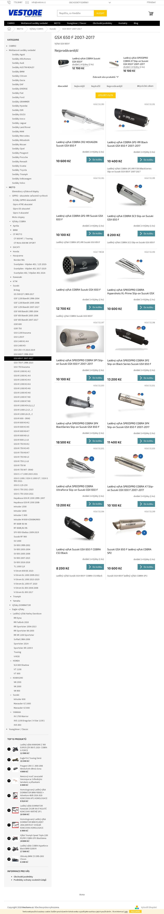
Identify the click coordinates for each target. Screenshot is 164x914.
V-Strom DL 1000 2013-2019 (26, 579)
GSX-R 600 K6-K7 (21, 431)
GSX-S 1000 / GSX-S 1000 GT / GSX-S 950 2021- (31, 480)
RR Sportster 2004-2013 (25, 626)
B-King (17, 290)
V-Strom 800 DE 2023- (24, 570)
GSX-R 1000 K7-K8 (22, 397)
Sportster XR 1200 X (23, 648)
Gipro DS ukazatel (21, 208)
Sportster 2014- (21, 643)
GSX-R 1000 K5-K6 (22, 388)
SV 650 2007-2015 (22, 558)
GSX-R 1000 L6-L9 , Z (23, 414)
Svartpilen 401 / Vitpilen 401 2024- (30, 273)
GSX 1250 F (19, 337)
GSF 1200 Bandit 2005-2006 (26, 302)
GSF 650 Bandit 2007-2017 (26, 320)
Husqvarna (18, 255)
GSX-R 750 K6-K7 (21, 452)
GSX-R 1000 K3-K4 (22, 379)
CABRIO (12, 46)
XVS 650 (17, 725)
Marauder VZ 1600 (22, 703)
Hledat (100, 13)
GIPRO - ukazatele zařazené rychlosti (30, 195)
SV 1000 (17, 541)
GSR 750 (18, 328)
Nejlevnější (79, 86)
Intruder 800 (19, 699)
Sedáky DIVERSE (20, 88)
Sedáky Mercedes (21, 136)
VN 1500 (17, 682)
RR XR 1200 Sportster (24, 635)
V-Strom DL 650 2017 (23, 592)
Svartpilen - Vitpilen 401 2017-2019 (30, 268)
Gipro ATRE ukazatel (22, 204)
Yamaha (16, 601)
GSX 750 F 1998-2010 (23, 362)
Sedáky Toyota (19, 170)
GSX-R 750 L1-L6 (21, 461)
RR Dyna (17, 618)
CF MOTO (17, 234)
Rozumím (135, 911)
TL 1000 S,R (19, 566)
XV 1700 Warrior (21, 716)
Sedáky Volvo (18, 183)
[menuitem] (11, 23)
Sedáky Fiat (17, 93)
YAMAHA (17, 712)
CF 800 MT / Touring (23, 238)
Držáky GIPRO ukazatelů (24, 200)
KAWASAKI (18, 678)
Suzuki (16, 285)
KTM (15, 281)
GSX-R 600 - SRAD (22, 418)
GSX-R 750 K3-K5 (21, 448)
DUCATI (16, 247)
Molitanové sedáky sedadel (22, 50)
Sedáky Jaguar (19, 123)
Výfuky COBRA (19, 221)
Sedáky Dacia (18, 80)
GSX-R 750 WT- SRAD (23, 469)
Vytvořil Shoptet (149, 907)
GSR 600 (18, 324)
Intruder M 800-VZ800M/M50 (27, 519)
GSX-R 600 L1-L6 (21, 440)
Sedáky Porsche (20, 157)
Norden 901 (19, 260)
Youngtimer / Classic (18, 729)
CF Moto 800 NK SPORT (25, 243)
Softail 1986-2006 (22, 639)
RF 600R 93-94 (20, 524)
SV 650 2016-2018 (22, 562)
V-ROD (17, 656)
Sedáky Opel (18, 148)
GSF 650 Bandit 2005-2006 (26, 315)
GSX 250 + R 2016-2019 (24, 350)
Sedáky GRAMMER (20, 101)
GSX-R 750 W (20, 465)
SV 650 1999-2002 (22, 545)
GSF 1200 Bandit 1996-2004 (26, 298)
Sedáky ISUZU (18, 114)
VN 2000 (17, 686)
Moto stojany (18, 217)
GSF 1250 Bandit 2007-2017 (26, 307)
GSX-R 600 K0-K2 (21, 422)
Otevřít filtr (105, 95)
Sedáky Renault (19, 161)
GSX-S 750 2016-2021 (23, 493)
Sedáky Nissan (19, 144)
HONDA (16, 660)
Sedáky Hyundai (19, 106)
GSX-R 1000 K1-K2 (22, 371)
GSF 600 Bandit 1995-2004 (26, 311)
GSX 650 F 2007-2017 (23, 358)
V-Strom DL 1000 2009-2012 (26, 575)
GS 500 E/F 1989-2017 (24, 294)
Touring (17, 652)
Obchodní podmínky (79, 2)
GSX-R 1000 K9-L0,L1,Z (24, 405)
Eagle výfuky (18, 609)
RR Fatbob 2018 (21, 622)
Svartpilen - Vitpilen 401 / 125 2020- (30, 264)
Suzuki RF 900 (20, 536)
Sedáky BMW (18, 71)
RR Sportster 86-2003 (24, 630)
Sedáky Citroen (19, 76)
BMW (15, 230)
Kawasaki (17, 277)
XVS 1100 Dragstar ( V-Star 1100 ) (29, 720)
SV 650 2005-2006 (22, 553)
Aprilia (16, 225)
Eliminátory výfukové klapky (25, 191)
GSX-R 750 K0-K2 (21, 444)
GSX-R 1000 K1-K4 (22, 375)
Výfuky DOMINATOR (21, 605)
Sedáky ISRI (17, 110)
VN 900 (17, 690)
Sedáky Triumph (20, 174)
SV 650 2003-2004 (22, 549)
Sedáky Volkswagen (21, 178)
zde (125, 911)
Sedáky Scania (19, 166)
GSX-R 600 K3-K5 (21, 427)
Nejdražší (95, 86)
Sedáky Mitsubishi (20, 140)
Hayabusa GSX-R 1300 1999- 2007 (29, 498)
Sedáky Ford (18, 97)
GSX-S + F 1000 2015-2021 (26, 474)
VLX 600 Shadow (21, 665)
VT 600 (17, 673)
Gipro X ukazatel (21, 213)
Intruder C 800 (20, 515)
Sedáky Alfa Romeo (21, 59)
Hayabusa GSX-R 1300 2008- (27, 502)
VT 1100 (17, 669)
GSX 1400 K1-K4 (21, 341)
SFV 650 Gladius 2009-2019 (26, 532)
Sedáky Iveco (18, 118)
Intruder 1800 (20, 511)
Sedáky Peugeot (20, 153)
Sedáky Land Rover (21, 127)
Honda (16, 251)
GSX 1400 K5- (20, 345)
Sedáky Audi (18, 63)
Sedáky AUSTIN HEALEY (23, 67)
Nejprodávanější (114, 86)
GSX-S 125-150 (20, 485)
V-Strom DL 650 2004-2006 (26, 588)
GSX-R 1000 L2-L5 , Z (23, 409)
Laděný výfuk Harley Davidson (27, 613)
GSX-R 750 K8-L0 (21, 457)
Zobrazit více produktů (104, 77)
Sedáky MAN (18, 131)
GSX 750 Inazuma (22, 367)
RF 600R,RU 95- (21, 528)
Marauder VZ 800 (22, 708)
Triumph (17, 596)
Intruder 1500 (20, 506)
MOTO (12, 187)
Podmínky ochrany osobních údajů (30, 880)
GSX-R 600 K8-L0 (21, 435)
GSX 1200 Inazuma (22, 332)
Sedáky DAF (18, 84)
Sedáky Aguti (18, 54)
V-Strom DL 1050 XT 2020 (25, 583)
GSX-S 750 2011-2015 (23, 489)
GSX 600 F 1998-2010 (23, 354)
